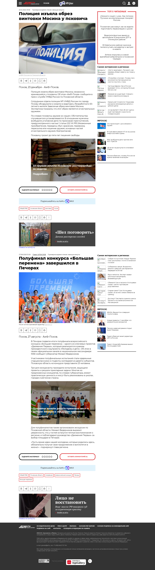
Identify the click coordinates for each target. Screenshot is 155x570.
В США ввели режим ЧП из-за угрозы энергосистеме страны (121, 132)
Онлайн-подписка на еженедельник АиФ (113, 526)
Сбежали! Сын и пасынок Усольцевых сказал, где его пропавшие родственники (122, 284)
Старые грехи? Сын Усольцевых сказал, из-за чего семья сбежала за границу (121, 292)
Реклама (73, 526)
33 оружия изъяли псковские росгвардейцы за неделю (62, 167)
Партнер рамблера (57, 561)
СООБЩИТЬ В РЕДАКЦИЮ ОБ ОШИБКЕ (76, 528)
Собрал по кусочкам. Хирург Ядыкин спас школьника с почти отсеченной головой (122, 260)
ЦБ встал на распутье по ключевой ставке (120, 148)
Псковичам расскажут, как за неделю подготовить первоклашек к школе (116, 28)
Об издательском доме (46, 526)
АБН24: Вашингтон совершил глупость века (118, 313)
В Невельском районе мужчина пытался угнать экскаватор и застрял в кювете (116, 47)
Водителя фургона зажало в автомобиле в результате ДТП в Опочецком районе (116, 37)
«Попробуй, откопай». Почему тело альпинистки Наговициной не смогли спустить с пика (121, 80)
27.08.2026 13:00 (25, 254)
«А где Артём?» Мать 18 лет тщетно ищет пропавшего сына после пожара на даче (121, 112)
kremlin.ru (48, 324)
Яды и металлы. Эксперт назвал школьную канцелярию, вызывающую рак (120, 276)
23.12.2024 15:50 (24, 10)
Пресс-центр (62, 526)
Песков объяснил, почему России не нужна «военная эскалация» (121, 156)
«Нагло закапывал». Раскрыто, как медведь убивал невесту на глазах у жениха (121, 72)
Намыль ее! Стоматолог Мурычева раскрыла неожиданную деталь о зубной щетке (121, 104)
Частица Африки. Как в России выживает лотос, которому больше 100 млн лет (121, 88)
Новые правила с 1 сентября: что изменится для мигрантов (119, 321)
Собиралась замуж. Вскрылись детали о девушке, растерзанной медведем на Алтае (120, 268)
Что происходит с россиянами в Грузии (119, 124)
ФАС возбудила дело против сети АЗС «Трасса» (120, 140)
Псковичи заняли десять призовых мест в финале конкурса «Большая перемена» (61, 410)
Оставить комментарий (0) (78, 190)
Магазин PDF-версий (87, 526)
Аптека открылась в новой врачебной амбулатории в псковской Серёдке (117, 57)
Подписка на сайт (43, 528)
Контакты (57, 528)
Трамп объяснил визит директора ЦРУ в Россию (120, 337)
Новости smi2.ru (27, 247)
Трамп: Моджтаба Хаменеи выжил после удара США (120, 345)
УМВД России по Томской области (32, 75)
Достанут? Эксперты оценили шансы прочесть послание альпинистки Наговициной (122, 300)
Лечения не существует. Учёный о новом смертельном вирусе (120, 95)
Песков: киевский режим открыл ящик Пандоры (119, 329)
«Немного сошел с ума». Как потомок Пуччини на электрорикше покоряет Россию (116, 18)
